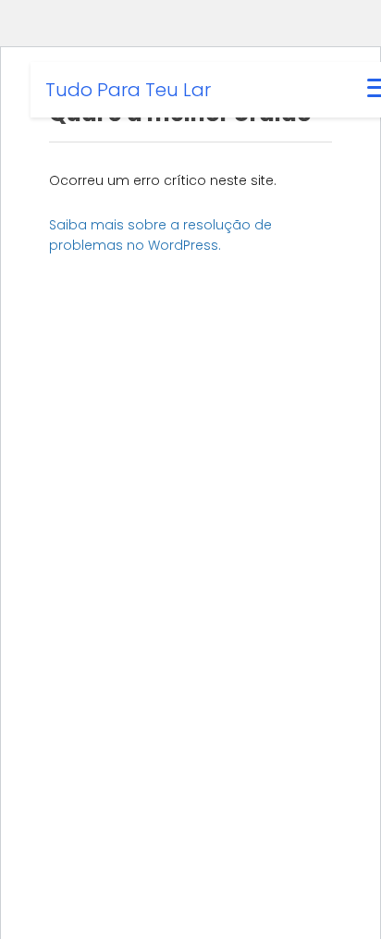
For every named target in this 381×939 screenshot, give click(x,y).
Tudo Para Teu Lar (128, 90)
